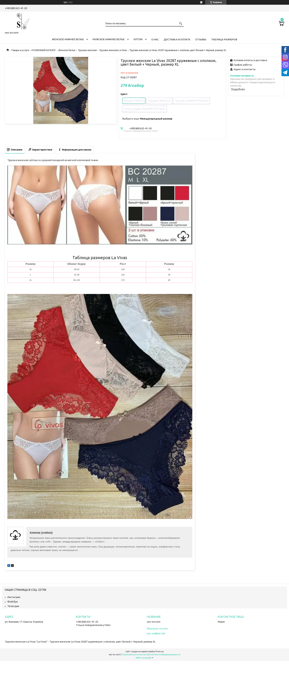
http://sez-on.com (157, 628)
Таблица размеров (224, 39)
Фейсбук (12, 601)
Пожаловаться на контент (134, 654)
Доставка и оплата (177, 39)
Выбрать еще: (147, 118)
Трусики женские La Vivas (113, 50)
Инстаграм (13, 597)
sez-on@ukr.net (156, 633)
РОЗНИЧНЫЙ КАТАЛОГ (44, 50)
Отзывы (200, 39)
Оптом (137, 39)
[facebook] (8, 565)
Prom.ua (160, 651)
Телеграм (13, 606)
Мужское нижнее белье (109, 39)
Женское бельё (66, 50)
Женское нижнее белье (68, 39)
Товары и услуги (20, 50)
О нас (155, 39)
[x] (12, 565)
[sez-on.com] (21, 21)
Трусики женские (87, 50)
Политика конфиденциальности (164, 654)
